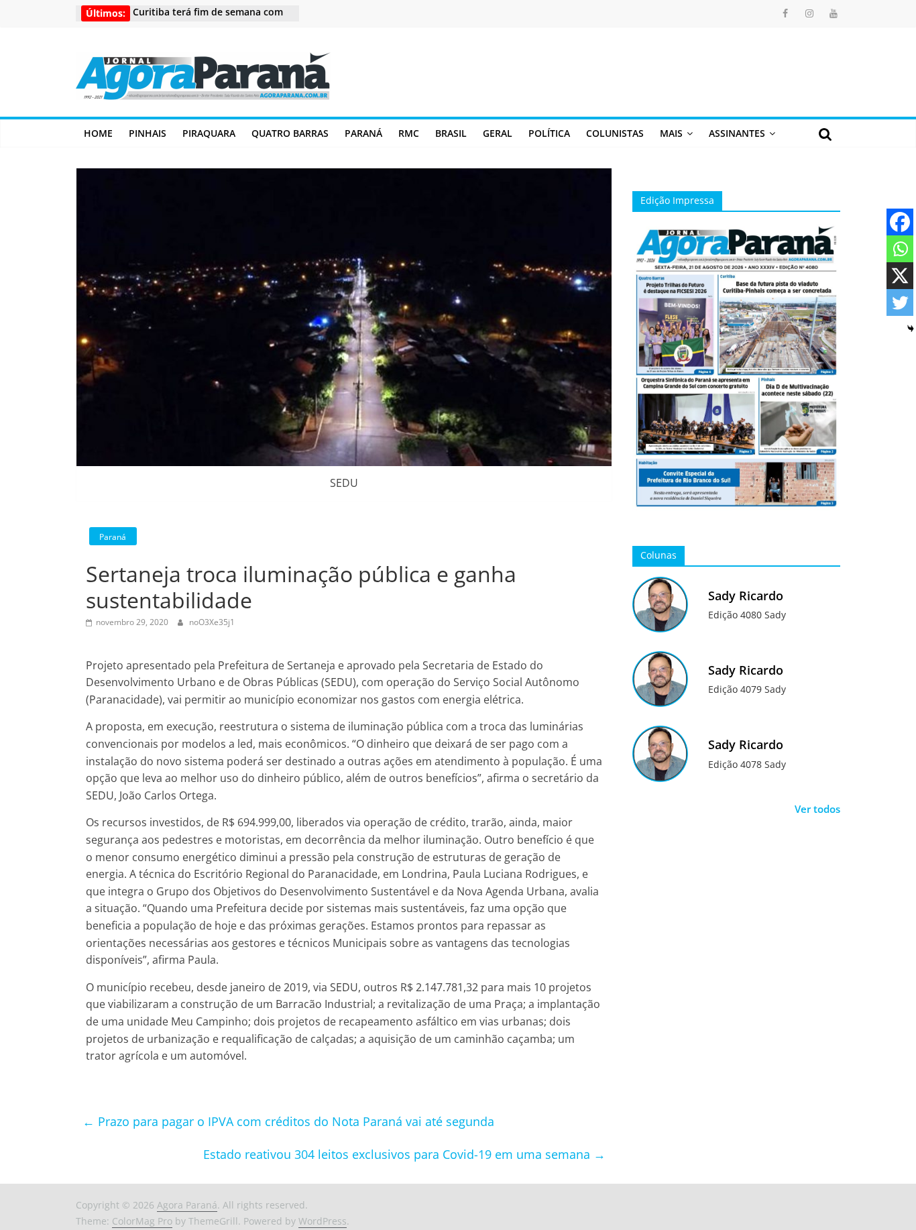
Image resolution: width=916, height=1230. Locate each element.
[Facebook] (899, 222)
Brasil (451, 133)
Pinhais (147, 133)
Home (98, 133)
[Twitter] (899, 302)
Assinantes (737, 133)
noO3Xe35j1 (212, 622)
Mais (671, 133)
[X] (899, 275)
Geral (497, 133)
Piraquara (208, 133)
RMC (408, 133)
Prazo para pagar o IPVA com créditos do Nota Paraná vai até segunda (288, 1121)
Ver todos (817, 809)
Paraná (363, 133)
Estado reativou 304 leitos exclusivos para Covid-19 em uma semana (404, 1154)
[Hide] (910, 328)
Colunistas (615, 133)
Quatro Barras (290, 133)
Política (549, 133)
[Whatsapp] (899, 248)
